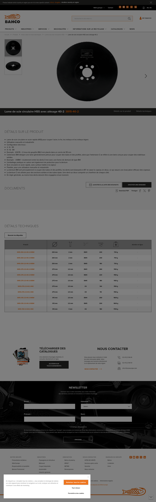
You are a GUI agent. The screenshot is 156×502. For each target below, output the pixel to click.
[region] (47, 486)
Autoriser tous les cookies (76, 482)
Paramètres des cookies (76, 493)
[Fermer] (88, 477)
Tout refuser (76, 488)
